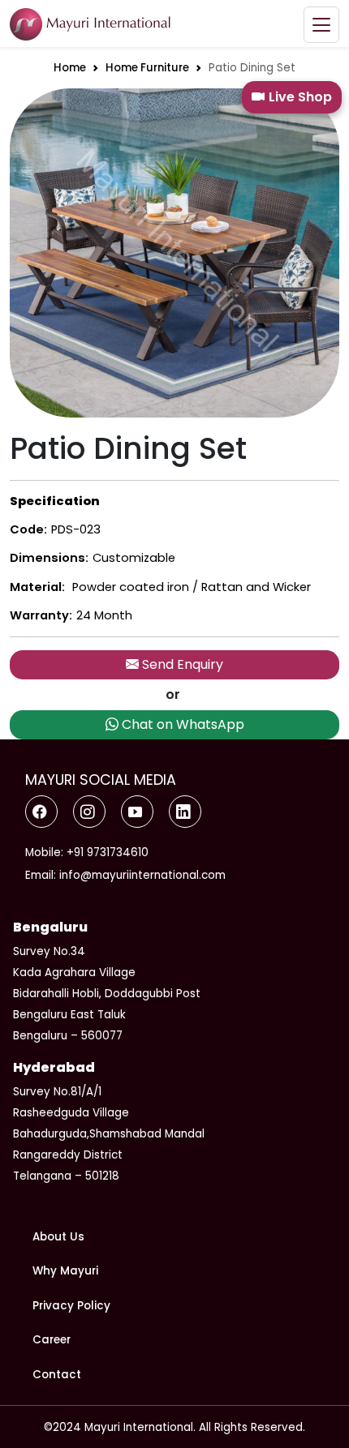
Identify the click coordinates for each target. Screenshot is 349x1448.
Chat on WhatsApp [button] (181, 724)
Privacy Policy (71, 1305)
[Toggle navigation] (321, 24)
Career (51, 1339)
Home (70, 67)
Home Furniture (147, 67)
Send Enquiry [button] (181, 664)
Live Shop (300, 97)
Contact (56, 1374)
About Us (58, 1237)
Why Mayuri (65, 1271)
